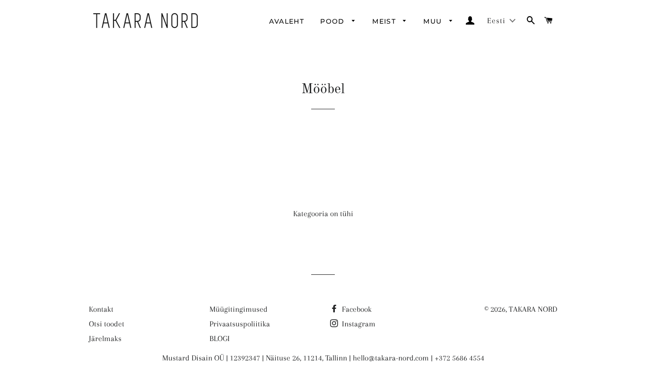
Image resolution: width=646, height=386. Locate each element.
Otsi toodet (106, 323)
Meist (385, 21)
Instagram (357, 323)
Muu (434, 21)
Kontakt (101, 309)
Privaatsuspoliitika (240, 323)
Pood (333, 21)
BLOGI (220, 338)
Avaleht (286, 21)
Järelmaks (105, 338)
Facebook (356, 309)
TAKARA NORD (533, 309)
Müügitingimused (239, 309)
